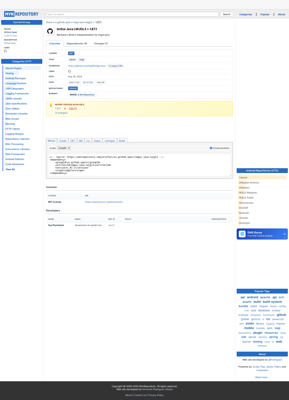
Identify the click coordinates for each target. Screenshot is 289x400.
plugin (258, 332)
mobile (249, 328)
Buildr (122, 140)
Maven (51, 140)
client (254, 306)
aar (243, 297)
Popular (265, 14)
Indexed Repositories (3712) (262, 170)
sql (281, 337)
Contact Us (140, 395)
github (73, 59)
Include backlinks (221, 148)
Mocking (10, 123)
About (281, 14)
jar (88, 82)
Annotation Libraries (17, 113)
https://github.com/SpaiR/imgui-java (87, 65)
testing (258, 341)
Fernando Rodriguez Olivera (157, 389)
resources (271, 332)
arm (281, 297)
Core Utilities (12, 108)
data (254, 310)
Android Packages (16, 78)
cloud (273, 306)
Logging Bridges (15, 133)
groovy (256, 319)
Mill (80, 140)
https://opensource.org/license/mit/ (104, 202)
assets (247, 301)
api (274, 297)
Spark (269, 366)
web (279, 341)
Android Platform (15, 159)
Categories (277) (21, 61)
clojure (264, 306)
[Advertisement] (144, 4)
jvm (242, 323)
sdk (244, 337)
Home (49, 22)
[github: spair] (5, 51)
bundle (244, 306)
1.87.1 (93, 29)
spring (274, 337)
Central (72, 88)
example (243, 314)
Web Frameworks (15, 154)
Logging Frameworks (17, 93)
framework (269, 314)
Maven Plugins (14, 68)
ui (273, 341)
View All (100, 82)
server (252, 337)
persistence (245, 332)
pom (74, 82)
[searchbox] (132, 14)
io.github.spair (63, 22)
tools (267, 341)
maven (280, 323)
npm (270, 328)
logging (270, 323)
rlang (283, 332)
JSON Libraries (14, 98)
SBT (72, 140)
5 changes (61, 112)
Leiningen (110, 140)
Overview (54, 43)
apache (265, 297)
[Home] (21, 16)
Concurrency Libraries (18, 149)
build (257, 301)
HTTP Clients (13, 128)
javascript (278, 319)
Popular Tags (262, 291)
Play (262, 366)
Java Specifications (16, 103)
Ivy (88, 140)
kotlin (250, 323)
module (261, 328)
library (260, 323)
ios (268, 319)
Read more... (262, 377)
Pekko (277, 366)
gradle (245, 319)
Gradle (62, 140)
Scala (256, 366)
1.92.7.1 (73, 108)
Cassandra (262, 370)
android (253, 297)
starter (247, 341)
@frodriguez (275, 359)
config (282, 306)
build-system (272, 301)
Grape (97, 140)
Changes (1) (101, 43)
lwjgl (82, 59)
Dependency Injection (17, 138)
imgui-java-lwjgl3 (82, 22)
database (264, 310)
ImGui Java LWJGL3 (71, 29)
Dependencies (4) (77, 43)
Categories (245, 14)
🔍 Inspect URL (115, 66)
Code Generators (15, 164)
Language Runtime (16, 83)
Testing (10, 73)
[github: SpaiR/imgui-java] (69, 71)
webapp (262, 345)
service (263, 337)
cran (247, 310)
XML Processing (15, 144)
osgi (277, 328)
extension (256, 314)
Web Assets (12, 118)
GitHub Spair (10, 32)
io (263, 319)
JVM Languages (15, 88)
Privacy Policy (156, 395)
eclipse (276, 310)
